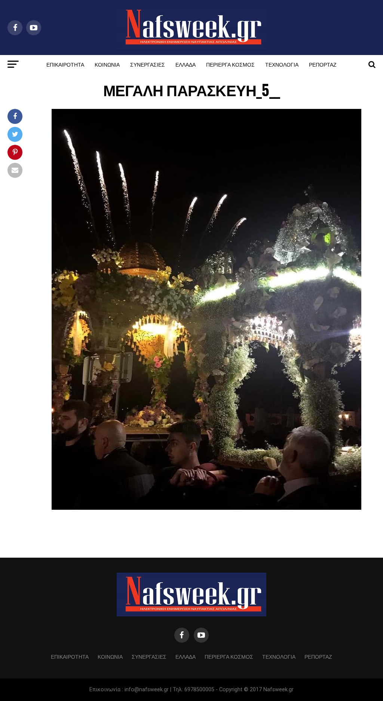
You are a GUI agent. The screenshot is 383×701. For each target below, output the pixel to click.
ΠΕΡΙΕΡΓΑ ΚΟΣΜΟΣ (230, 64)
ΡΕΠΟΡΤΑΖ (323, 64)
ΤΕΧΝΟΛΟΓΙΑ (281, 64)
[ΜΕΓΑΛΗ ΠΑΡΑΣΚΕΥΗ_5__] (206, 507)
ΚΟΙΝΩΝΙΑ (107, 64)
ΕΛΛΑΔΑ (185, 64)
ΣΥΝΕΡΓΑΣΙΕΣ (147, 64)
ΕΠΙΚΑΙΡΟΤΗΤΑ (65, 64)
